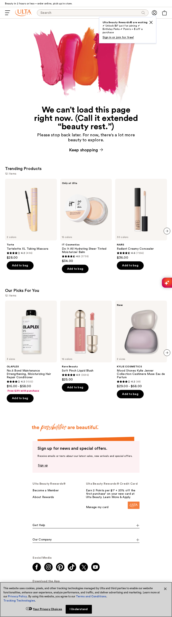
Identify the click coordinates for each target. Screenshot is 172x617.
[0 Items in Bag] (164, 13)
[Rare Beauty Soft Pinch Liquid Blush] (86, 341)
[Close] (165, 588)
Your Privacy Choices (47, 609)
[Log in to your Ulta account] (154, 13)
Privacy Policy (17, 596)
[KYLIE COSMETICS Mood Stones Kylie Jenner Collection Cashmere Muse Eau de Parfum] (141, 344)
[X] (151, 22)
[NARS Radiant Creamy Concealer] (141, 219)
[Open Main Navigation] (7, 12)
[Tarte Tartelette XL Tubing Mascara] (31, 219)
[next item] (167, 231)
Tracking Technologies (19, 600)
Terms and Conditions (91, 596)
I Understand (79, 609)
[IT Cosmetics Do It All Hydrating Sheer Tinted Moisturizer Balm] (86, 221)
